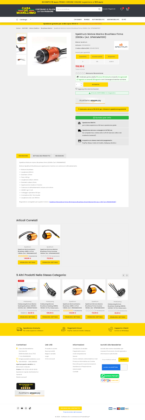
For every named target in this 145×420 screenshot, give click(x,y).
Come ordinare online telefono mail (85, 359)
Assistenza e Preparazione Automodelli (82, 368)
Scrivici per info (103, 117)
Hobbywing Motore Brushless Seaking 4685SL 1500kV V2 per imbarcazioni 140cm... (49, 307)
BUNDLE (87, 19)
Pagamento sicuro (79, 351)
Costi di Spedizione (79, 354)
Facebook (18, 408)
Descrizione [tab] (23, 156)
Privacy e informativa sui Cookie (84, 361)
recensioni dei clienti (26, 385)
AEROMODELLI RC (113, 19)
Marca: (77, 42)
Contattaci (21, 345)
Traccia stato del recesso (72, 412)
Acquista (95, 84)
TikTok (30, 408)
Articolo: (78, 45)
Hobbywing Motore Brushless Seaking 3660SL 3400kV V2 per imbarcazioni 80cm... (117, 307)
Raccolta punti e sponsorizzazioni (84, 364)
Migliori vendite (50, 354)
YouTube (22, 408)
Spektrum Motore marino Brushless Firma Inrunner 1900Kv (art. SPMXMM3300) (50, 251)
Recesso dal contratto (70, 408)
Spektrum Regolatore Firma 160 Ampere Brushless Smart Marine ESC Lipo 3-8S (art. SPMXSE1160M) (82, 202)
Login (47, 356)
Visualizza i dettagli (27, 262)
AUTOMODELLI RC (98, 19)
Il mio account (50, 359)
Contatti (75, 372)
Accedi (105, 9)
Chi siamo (78, 19)
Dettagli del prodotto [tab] (41, 156)
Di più (124, 19)
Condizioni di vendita (80, 349)
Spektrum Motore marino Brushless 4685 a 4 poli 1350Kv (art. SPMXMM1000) (27, 251)
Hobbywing (27, 301)
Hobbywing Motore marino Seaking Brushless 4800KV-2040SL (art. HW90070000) (27, 306)
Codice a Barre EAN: (82, 48)
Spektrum (84, 42)
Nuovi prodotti (50, 351)
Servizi (75, 356)
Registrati (112, 9)
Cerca (99, 9)
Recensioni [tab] (59, 156)
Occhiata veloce (35, 228)
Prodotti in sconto (51, 349)
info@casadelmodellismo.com (29, 359)
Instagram (26, 408)
